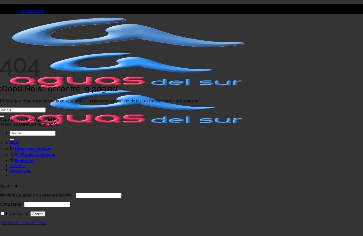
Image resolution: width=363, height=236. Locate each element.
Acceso (37, 214)
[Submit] (2, 116)
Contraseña (11, 204)
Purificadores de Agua (35, 154)
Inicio (15, 142)
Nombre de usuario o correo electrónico (37, 195)
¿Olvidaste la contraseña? (23, 222)
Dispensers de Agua (33, 148)
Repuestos (25, 160)
